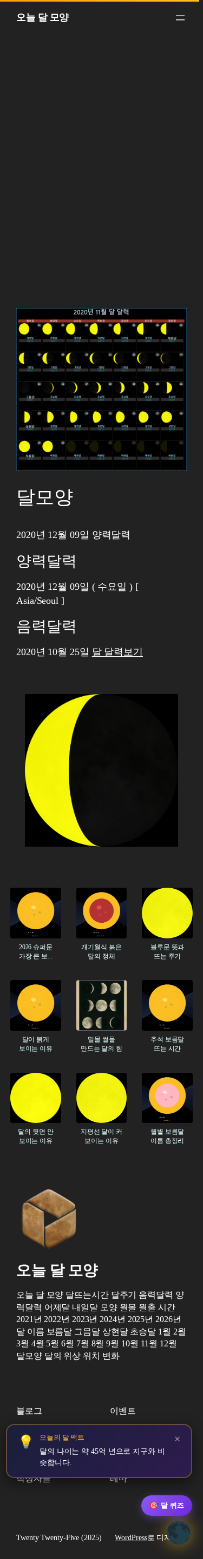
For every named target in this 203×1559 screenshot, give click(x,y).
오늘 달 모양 (42, 17)
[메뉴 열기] (180, 17)
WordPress (131, 1538)
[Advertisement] (101, 174)
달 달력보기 (117, 651)
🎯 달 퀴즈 (166, 1505)
